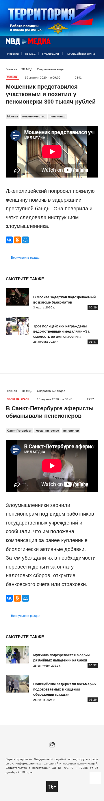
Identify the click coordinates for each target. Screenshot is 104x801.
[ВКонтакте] (9, 240)
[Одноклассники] (17, 240)
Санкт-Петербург (19, 430)
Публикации (50, 53)
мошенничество (33, 116)
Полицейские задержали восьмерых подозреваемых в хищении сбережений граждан (64, 689)
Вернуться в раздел (25, 257)
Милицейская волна (81, 53)
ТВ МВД (30, 53)
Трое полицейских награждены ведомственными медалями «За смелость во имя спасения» (61, 331)
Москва (12, 116)
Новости (13, 53)
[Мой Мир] (25, 240)
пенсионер (57, 116)
